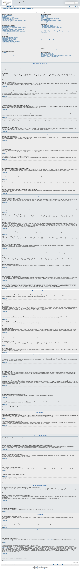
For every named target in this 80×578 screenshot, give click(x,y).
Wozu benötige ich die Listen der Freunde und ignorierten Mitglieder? (51, 30)
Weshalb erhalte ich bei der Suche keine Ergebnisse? (49, 36)
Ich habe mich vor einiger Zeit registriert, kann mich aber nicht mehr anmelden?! (14, 20)
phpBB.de (50, 534)
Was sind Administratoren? (45, 15)
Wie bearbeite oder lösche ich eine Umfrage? (9, 42)
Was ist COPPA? (4, 16)
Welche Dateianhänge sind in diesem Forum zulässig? (49, 49)
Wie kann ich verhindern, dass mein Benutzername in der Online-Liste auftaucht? (14, 27)
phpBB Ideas (50, 539)
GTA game (42, 566)
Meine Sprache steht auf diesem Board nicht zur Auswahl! (10, 30)
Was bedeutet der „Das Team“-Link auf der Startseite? (49, 22)
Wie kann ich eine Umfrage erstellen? (7, 40)
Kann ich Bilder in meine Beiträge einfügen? (8, 55)
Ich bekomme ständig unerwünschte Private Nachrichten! (49, 26)
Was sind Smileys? (5, 54)
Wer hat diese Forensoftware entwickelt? (47, 53)
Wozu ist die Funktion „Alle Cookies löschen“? (9, 23)
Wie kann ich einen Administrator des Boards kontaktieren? (50, 56)
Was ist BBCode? (4, 52)
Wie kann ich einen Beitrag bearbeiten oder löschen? (10, 38)
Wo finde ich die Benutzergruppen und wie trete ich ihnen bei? (50, 18)
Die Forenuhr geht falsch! (6, 28)
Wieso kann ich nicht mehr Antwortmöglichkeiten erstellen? (11, 41)
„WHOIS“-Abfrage (5, 547)
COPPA (57, 90)
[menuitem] (8, 6)
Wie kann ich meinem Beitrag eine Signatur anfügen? (10, 39)
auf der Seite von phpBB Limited (27, 534)
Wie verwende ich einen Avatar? (7, 32)
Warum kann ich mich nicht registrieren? (8, 17)
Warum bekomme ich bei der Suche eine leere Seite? (49, 37)
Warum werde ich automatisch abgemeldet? (8, 22)
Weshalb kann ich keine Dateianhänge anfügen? (9, 44)
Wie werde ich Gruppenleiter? (45, 19)
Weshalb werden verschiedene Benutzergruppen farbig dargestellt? (51, 20)
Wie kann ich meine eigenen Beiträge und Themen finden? (49, 39)
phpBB (37, 567)
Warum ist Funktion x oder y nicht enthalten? (47, 54)
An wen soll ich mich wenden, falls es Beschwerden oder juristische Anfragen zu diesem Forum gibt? (56, 55)
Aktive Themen (11, 9)
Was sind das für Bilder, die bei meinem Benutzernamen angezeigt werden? (13, 31)
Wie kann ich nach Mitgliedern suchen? (47, 38)
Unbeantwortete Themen (5, 9)
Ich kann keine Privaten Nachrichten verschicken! (48, 25)
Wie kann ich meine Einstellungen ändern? (8, 26)
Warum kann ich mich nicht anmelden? (8, 19)
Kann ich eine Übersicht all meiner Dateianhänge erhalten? (49, 50)
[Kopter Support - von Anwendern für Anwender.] (7, 3)
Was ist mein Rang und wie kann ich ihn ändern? (9, 33)
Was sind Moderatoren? (44, 16)
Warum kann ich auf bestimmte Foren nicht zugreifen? (10, 43)
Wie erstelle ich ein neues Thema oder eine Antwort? (10, 37)
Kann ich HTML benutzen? (6, 53)
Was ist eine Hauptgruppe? (45, 21)
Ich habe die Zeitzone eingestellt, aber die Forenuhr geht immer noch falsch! (13, 29)
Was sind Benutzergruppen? (45, 17)
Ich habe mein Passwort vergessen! (7, 21)
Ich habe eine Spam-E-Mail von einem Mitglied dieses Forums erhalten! (51, 27)
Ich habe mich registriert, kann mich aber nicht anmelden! (10, 18)
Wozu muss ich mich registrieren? (7, 15)
